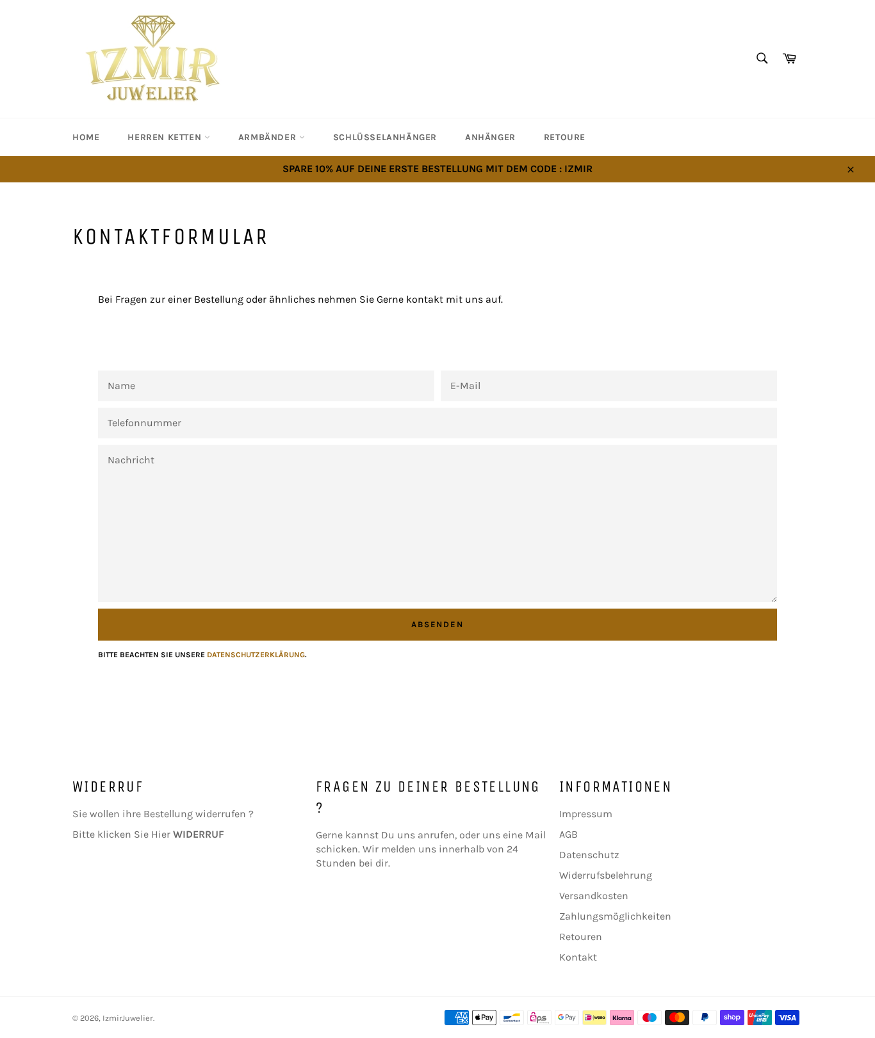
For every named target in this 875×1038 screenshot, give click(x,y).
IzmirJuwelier (127, 1018)
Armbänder (268, 137)
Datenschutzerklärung (256, 654)
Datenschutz (589, 855)
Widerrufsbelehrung (605, 875)
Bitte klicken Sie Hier (148, 834)
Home (85, 137)
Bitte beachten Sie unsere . (202, 654)
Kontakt (578, 957)
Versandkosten (593, 896)
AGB (568, 834)
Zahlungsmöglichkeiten (615, 916)
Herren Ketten (165, 137)
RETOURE (564, 137)
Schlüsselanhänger (385, 137)
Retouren (580, 936)
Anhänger (490, 137)
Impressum (585, 814)
